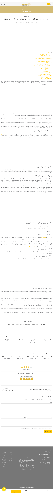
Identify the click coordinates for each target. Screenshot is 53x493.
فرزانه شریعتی (27, 22)
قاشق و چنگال (43, 237)
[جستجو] (1, 4)
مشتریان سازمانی (10, 457)
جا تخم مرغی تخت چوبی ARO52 (20, 357)
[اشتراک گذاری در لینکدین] (21, 379)
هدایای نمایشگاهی (4, 453)
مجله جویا (10, 460)
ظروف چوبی (3, 134)
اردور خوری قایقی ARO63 (46, 339)
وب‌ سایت (50, 422)
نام (51, 417)
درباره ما (11, 452)
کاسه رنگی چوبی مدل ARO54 (46, 357)
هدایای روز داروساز (4, 460)
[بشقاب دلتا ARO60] (33, 332)
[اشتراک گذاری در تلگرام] (26, 379)
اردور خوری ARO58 (20, 339)
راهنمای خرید (26, 16)
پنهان (48, 52)
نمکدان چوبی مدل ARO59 (7, 339)
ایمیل (24, 417)
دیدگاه (50, 402)
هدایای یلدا (4, 462)
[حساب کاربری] (48, 4)
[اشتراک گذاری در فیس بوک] (23, 379)
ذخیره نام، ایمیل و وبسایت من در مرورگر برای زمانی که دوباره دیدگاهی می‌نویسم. (36, 428)
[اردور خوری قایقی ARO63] (46, 332)
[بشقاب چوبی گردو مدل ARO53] (33, 350)
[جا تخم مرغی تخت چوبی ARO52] (20, 350)
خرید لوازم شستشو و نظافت (32, 246)
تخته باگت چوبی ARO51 (7, 357)
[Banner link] (39, 439)
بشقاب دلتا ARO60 (33, 339)
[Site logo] (26, 4)
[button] (46, 336)
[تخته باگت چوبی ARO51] (7, 350)
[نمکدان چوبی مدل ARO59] (7, 332)
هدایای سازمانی (4, 456)
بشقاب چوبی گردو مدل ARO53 (33, 357)
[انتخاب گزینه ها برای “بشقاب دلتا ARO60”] (33, 336)
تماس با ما (10, 454)
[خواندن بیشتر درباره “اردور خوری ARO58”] (20, 336)
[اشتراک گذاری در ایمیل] (29, 379)
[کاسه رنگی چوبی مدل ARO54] (46, 350)
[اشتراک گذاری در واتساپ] (32, 379)
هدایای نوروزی (4, 465)
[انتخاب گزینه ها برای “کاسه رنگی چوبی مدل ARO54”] (46, 354)
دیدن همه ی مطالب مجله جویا (26, 389)
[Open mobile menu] (51, 4)
